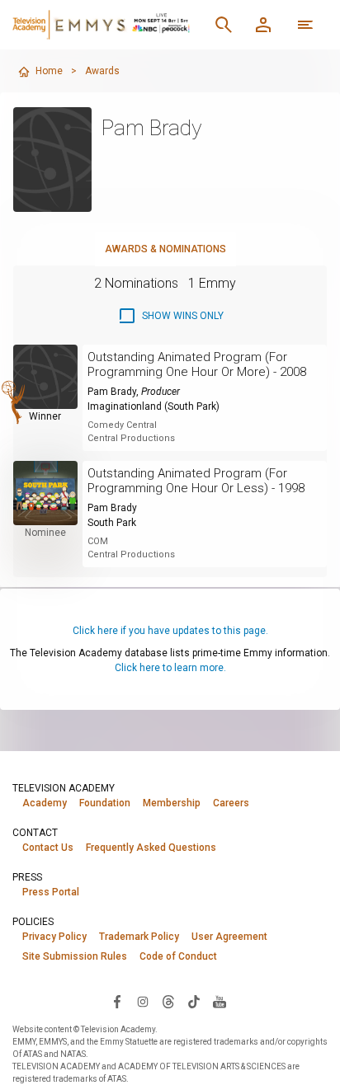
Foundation (104, 803)
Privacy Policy (54, 936)
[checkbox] (170, 316)
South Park (111, 522)
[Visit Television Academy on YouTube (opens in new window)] (219, 1001)
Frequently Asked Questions (151, 847)
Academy (44, 803)
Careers (231, 803)
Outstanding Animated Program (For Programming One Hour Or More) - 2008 (196, 364)
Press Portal (50, 892)
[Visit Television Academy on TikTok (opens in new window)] (194, 1001)
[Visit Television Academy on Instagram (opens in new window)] (142, 1001)
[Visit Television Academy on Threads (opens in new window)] (168, 1001)
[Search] (223, 25)
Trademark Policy (139, 936)
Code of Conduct (178, 956)
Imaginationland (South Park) (153, 406)
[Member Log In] (263, 25)
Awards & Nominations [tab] (165, 249)
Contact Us (47, 847)
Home (49, 71)
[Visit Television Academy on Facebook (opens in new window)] (117, 1001)
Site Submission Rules (74, 956)
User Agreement (229, 936)
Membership (172, 803)
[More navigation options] (305, 25)
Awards (102, 71)
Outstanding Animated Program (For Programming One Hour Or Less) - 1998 (196, 481)
